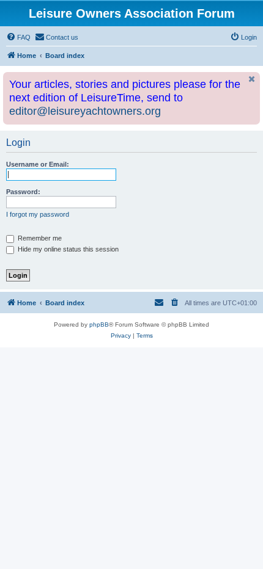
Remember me (39, 238)
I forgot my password (37, 214)
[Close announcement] (251, 79)
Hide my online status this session (67, 249)
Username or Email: (37, 164)
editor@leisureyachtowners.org (85, 111)
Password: (23, 191)
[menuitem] (18, 37)
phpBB (99, 324)
